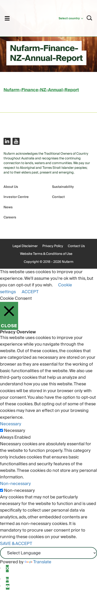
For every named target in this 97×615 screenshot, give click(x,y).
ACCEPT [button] (30, 292)
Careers (10, 217)
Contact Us (76, 246)
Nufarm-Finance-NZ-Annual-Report (41, 90)
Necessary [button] (10, 424)
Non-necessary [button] (15, 483)
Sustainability (63, 187)
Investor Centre (16, 197)
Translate (42, 562)
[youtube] (7, 587)
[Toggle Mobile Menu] (7, 18)
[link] (28, 17)
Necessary (14, 430)
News (8, 207)
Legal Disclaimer (25, 246)
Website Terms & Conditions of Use (46, 254)
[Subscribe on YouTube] (16, 141)
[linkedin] (7, 580)
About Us (11, 187)
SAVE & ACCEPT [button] (16, 543)
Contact (58, 197)
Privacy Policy (52, 246)
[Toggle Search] (89, 18)
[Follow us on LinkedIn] (7, 141)
